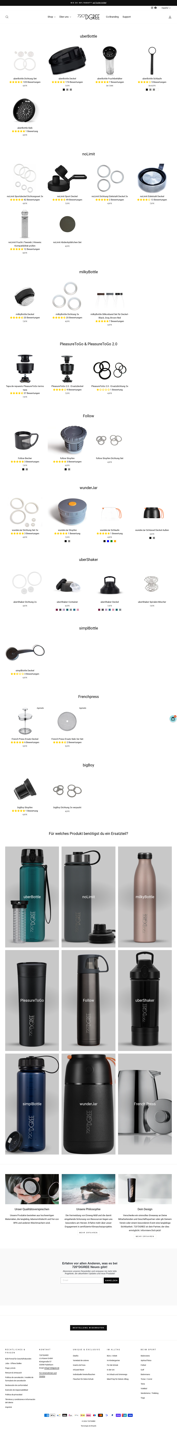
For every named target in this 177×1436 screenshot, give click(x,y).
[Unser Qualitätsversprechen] (32, 1189)
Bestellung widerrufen (88, 1328)
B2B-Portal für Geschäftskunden (18, 1359)
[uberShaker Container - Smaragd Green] (67, 610)
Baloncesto (145, 1356)
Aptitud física (146, 1360)
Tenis (143, 1384)
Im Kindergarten (113, 1360)
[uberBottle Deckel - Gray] (67, 89)
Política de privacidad (13, 1395)
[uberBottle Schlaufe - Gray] (150, 89)
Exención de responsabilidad (16, 1390)
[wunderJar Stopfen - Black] (65, 541)
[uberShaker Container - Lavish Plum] (57, 610)
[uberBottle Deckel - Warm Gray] (71, 89)
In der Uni (110, 1370)
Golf (142, 1370)
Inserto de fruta (79, 1365)
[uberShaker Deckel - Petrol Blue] (109, 610)
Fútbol (143, 1365)
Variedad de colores (81, 1360)
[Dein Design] (145, 1189)
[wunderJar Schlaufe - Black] (104, 541)
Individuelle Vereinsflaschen (84, 1374)
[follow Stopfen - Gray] (69, 469)
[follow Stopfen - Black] (65, 469)
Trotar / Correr (146, 1379)
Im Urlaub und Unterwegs (117, 1374)
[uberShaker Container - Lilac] (64, 610)
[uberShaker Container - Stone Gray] (71, 610)
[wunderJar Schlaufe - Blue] (108, 541)
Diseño (75, 1356)
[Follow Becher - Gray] (27, 469)
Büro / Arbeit (112, 1356)
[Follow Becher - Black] (23, 469)
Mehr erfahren (145, 1236)
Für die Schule (112, 1365)
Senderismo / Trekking (149, 1393)
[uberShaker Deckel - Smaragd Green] (116, 610)
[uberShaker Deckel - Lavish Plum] (99, 610)
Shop (51, 16)
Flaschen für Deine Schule (83, 1379)
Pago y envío (10, 1368)
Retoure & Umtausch (13, 1373)
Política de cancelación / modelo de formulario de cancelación (19, 1379)
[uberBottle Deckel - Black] (64, 89)
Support (127, 16)
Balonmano (145, 1374)
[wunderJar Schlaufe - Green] (111, 541)
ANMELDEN (111, 1280)
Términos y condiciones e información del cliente (20, 1401)
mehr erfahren (88, 1233)
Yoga (143, 1398)
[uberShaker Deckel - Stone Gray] (120, 610)
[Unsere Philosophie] (88, 1189)
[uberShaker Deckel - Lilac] (106, 610)
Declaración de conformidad (16, 1385)
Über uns (64, 16)
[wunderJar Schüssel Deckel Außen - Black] (150, 538)
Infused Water (78, 1370)
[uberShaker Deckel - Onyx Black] (102, 610)
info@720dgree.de (51, 1368)
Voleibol (144, 1388)
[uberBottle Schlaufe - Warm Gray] (154, 89)
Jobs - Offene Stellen (13, 1363)
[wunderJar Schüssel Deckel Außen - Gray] (154, 538)
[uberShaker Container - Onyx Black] (60, 610)
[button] (16, 82)
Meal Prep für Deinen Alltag (118, 1379)
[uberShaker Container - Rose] (78, 610)
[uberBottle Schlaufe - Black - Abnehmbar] (157, 89)
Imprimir (8, 1407)
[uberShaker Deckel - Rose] (113, 610)
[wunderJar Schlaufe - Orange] (115, 541)
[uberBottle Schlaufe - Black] (147, 89)
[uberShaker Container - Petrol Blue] (74, 610)
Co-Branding (112, 16)
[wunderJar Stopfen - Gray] (69, 541)
